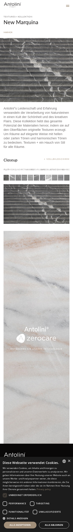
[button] (36, 518)
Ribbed (30, 169)
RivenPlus (36, 169)
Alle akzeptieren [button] (20, 524)
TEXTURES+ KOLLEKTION (18, 16)
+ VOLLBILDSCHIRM (56, 159)
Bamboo (66, 169)
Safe (42, 169)
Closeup (10, 160)
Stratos (54, 169)
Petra (24, 169)
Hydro (12, 169)
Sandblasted (48, 169)
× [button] (69, 461)
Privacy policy (44, 489)
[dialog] (36, 494)
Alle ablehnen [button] (54, 524)
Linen (18, 169)
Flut (6, 169)
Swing (60, 169)
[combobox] (64, 461)
